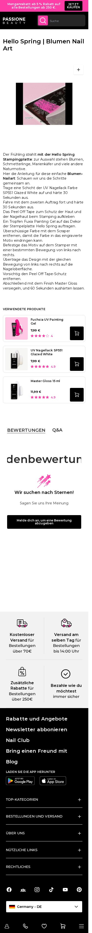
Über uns (15, 833)
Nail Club (17, 740)
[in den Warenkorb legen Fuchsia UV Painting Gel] (77, 333)
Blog (12, 762)
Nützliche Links (22, 850)
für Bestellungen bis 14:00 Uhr (67, 646)
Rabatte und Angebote (36, 719)
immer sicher (66, 696)
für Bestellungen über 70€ (22, 646)
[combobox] (61, 20)
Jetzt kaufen (73, 5)
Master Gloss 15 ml (45, 381)
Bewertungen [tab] (26, 430)
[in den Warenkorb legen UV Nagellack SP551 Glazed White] (77, 364)
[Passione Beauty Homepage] (14, 20)
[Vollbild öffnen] (78, 70)
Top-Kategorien (22, 799)
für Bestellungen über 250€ (22, 694)
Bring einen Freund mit (36, 751)
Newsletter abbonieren (36, 729)
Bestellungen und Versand (34, 816)
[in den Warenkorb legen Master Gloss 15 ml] (77, 395)
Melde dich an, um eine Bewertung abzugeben (44, 522)
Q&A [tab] (57, 430)
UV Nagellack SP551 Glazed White (47, 352)
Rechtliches (18, 867)
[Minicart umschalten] (63, 926)
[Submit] (43, 20)
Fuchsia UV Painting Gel (47, 321)
